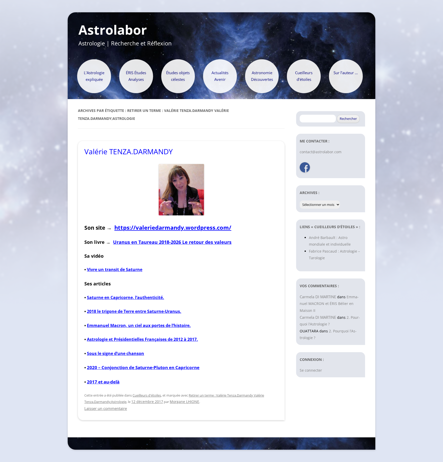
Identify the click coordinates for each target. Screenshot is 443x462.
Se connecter (311, 370)
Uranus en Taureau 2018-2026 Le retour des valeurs (172, 242)
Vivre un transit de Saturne (114, 269)
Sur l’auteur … (346, 72)
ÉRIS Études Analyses (136, 76)
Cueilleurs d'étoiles (147, 395)
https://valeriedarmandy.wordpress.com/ (172, 227)
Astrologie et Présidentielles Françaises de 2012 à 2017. (142, 339)
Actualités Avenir (220, 76)
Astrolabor (112, 30)
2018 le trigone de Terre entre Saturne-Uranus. (134, 311)
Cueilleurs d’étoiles (304, 76)
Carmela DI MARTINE (318, 296)
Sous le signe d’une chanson (115, 353)
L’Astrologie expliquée (94, 76)
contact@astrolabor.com (320, 151)
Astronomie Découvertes (262, 76)
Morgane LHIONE (184, 401)
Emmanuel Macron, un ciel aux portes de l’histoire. (139, 325)
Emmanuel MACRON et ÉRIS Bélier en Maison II (329, 303)
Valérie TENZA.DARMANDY (128, 151)
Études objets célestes (178, 76)
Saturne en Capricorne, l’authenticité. (125, 297)
